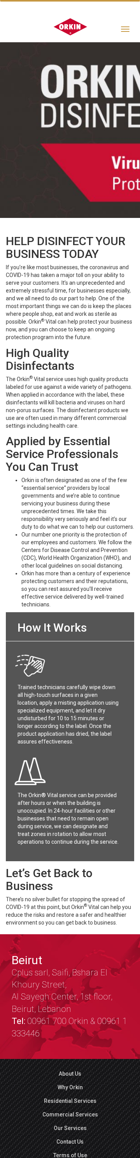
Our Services (70, 1128)
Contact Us (70, 1142)
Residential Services (70, 1101)
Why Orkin (70, 1087)
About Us (70, 1074)
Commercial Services (70, 1114)
